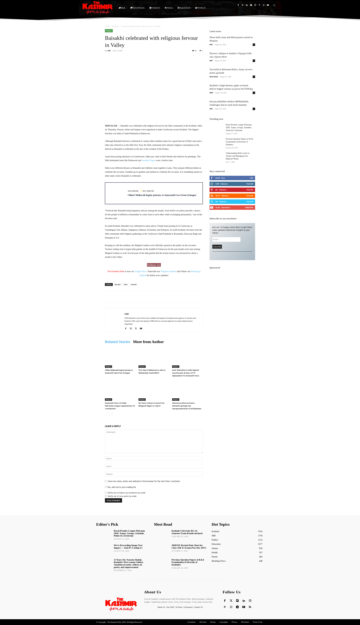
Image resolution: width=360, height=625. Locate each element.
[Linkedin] (246, 5)
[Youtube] (267, 5)
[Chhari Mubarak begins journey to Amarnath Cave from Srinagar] (120, 357)
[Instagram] (255, 5)
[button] (274, 5)
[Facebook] (238, 5)
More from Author (148, 342)
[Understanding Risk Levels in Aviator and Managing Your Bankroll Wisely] (217, 157)
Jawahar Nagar (148, 160)
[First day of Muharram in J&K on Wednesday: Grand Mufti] (154, 357)
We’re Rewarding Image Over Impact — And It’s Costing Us (128, 546)
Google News (140, 271)
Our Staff (170, 607)
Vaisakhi (134, 284)
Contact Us (198, 607)
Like (251, 178)
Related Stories (117, 342)
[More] (189, 57)
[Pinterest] (259, 5)
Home (107, 26)
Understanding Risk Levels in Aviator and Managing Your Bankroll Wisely (237, 156)
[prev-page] (106, 414)
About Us (161, 607)
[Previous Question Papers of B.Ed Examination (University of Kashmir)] (217, 142)
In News (179, 607)
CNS (109, 51)
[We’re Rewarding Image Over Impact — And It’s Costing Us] (104, 549)
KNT (211, 44)
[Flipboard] (250, 5)
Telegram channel (168, 271)
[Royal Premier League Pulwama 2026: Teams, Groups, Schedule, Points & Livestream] (217, 128)
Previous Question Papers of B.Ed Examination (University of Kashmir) (239, 142)
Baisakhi (118, 284)
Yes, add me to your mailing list (121, 487)
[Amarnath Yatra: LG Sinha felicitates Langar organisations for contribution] (120, 390)
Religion (115, 26)
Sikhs (126, 284)
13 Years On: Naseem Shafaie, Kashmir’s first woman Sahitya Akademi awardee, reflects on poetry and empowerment (128, 563)
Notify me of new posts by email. (122, 496)
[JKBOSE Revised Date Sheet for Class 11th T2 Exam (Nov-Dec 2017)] (162, 549)
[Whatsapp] (263, 5)
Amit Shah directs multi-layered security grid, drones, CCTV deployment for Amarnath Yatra (185, 373)
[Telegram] (237, 607)
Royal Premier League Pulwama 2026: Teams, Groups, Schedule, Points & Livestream (239, 127)
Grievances (188, 607)
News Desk (214, 77)
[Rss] (250, 607)
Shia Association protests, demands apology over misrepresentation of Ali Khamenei (186, 406)
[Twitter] (242, 5)
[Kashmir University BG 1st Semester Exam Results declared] (162, 534)
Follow (250, 184)
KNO (211, 93)
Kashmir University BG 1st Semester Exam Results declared (187, 532)
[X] (137, 328)
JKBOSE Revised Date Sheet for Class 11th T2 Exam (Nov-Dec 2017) (189, 546)
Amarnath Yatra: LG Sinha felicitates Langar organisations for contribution (120, 406)
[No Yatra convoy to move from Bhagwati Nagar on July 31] (154, 390)
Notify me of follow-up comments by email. (127, 493)
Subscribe (249, 207)
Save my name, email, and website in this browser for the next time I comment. (144, 481)
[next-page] (111, 414)
